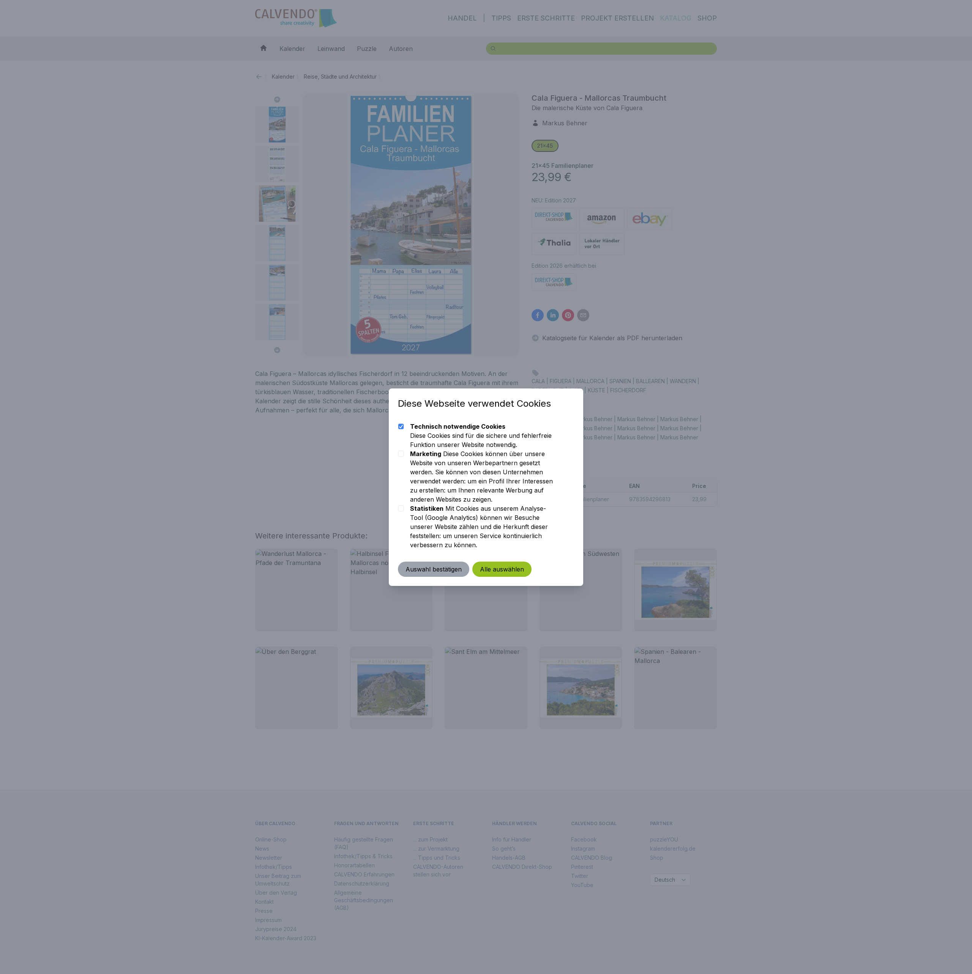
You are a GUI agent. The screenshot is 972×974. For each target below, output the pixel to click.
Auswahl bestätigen (434, 569)
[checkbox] (401, 426)
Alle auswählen (502, 569)
